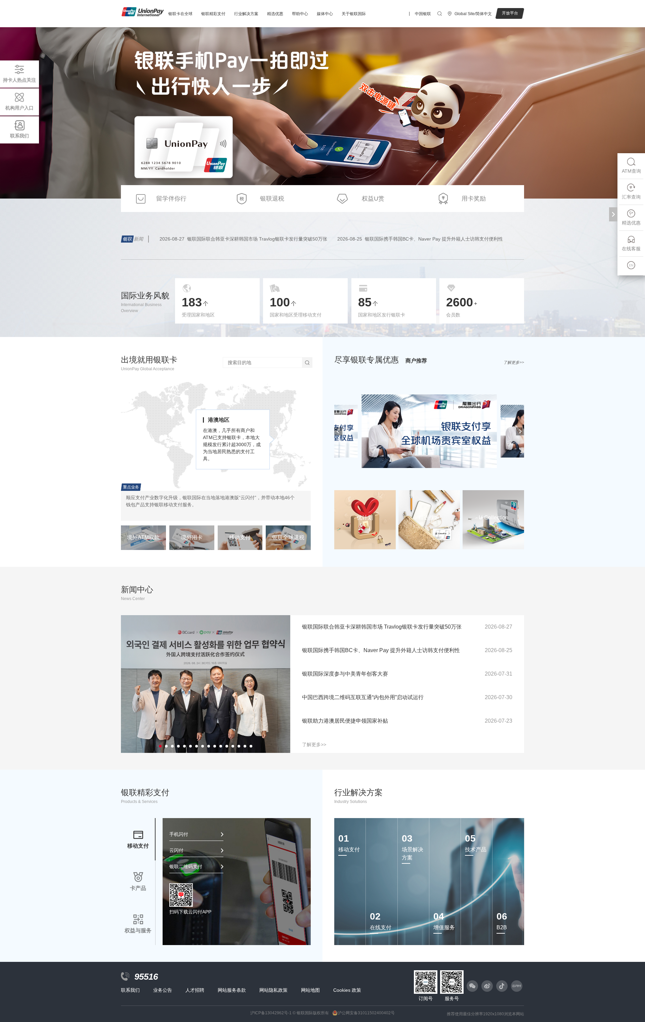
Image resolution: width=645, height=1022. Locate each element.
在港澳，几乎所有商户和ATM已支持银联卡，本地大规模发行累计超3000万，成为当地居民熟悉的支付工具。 (232, 444)
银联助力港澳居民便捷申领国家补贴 (407, 721)
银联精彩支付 (213, 13)
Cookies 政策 (347, 990)
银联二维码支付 (185, 866)
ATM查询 (631, 171)
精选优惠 (275, 13)
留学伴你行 (171, 198)
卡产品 (138, 888)
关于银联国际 (354, 13)
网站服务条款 (232, 990)
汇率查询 (631, 197)
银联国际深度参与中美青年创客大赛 (407, 674)
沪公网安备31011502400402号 (366, 1013)
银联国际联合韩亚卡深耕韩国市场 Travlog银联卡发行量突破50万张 (243, 239)
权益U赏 (373, 198)
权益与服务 (138, 930)
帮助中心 (300, 13)
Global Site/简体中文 (473, 13)
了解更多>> (513, 362)
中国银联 (423, 13)
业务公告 (162, 990)
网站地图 (310, 990)
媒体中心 (325, 13)
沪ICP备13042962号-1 (271, 1013)
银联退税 (272, 198)
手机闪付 (178, 834)
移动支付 (138, 846)
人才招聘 (194, 990)
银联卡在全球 (180, 13)
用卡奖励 (474, 198)
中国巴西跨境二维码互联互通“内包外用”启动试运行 (407, 697)
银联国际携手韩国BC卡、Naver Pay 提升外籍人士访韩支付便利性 (420, 239)
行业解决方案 (246, 13)
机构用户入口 (19, 108)
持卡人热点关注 (19, 80)
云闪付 (176, 850)
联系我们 (19, 135)
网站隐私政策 (273, 990)
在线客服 (631, 248)
